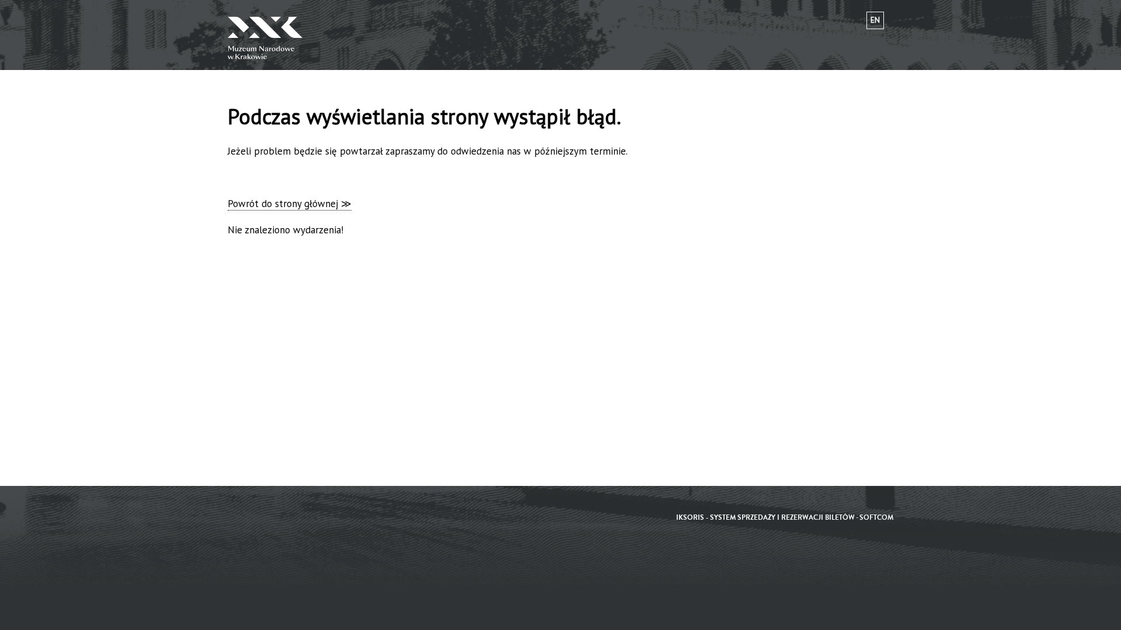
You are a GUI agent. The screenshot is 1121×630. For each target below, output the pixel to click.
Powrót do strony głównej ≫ (289, 203)
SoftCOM (876, 518)
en (875, 20)
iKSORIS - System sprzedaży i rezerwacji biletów (765, 518)
